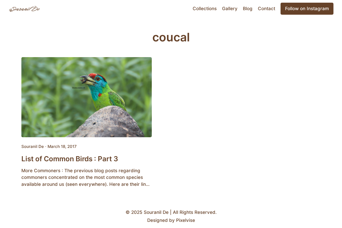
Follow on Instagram (307, 8)
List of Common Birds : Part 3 (69, 158)
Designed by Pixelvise (171, 220)
